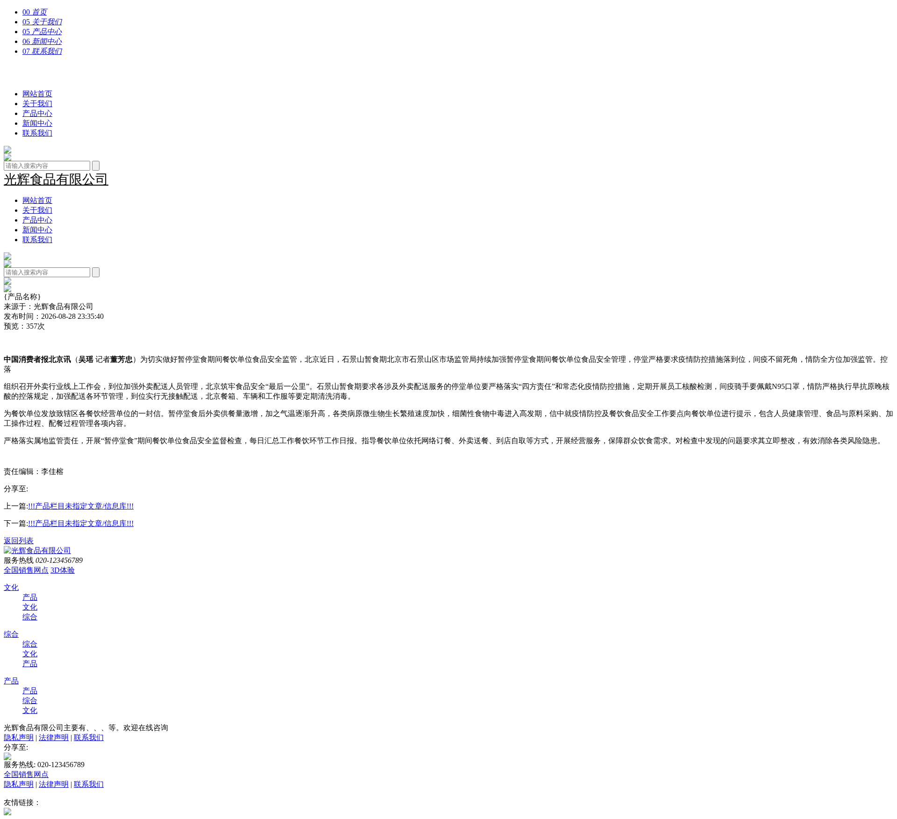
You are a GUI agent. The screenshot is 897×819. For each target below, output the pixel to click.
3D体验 (62, 570)
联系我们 (37, 133)
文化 (11, 587)
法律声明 (54, 737)
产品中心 (37, 113)
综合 (29, 617)
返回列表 (19, 541)
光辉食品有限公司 (56, 72)
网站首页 (37, 94)
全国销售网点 (26, 570)
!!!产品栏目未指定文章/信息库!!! (81, 506)
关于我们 (37, 104)
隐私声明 (19, 737)
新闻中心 (37, 123)
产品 (29, 597)
